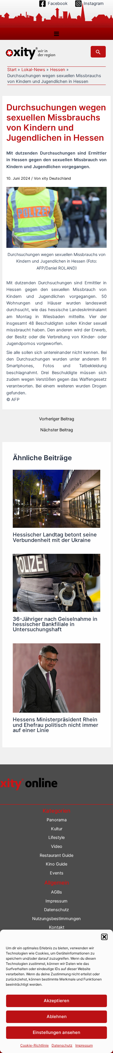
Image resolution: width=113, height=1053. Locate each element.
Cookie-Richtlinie (34, 1045)
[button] (104, 937)
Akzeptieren (56, 1000)
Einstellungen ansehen (56, 1032)
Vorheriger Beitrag (56, 419)
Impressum (84, 1045)
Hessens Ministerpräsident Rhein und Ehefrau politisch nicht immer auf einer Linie (55, 724)
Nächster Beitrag (56, 430)
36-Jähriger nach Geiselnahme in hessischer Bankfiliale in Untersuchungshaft (55, 624)
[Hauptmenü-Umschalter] (56, 34)
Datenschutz (62, 1045)
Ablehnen (57, 1016)
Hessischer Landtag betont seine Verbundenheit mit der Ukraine (55, 537)
